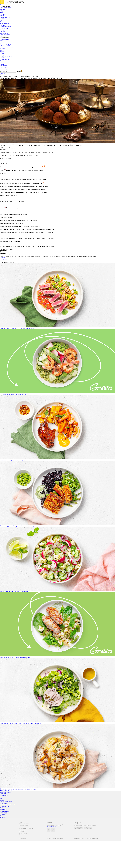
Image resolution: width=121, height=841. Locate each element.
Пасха (2, 64)
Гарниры (2, 25)
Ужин (1, 12)
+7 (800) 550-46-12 (51, 826)
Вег (1, 798)
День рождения (4, 59)
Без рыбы (3, 793)
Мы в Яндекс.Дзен (23, 833)
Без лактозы (3, 797)
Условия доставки (23, 825)
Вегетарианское (5, 34)
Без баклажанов (4, 811)
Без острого (3, 803)
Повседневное (4, 28)
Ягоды (2, 53)
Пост (1, 62)
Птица (2, 42)
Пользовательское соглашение (55, 838)
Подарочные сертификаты (26, 828)
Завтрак (2, 9)
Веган (2, 800)
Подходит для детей (6, 801)
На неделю (3, 14)
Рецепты (2, 75)
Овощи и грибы (5, 45)
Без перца (3, 817)
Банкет (2, 61)
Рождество (3, 67)
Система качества (24, 823)
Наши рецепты (23, 830)
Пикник (2, 57)
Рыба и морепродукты (6, 44)
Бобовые (2, 48)
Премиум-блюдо (5, 806)
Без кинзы (3, 816)
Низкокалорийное (5, 26)
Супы (1, 20)
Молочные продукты (6, 47)
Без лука (2, 814)
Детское (2, 31)
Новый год (3, 69)
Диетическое (4, 33)
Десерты (2, 22)
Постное (2, 36)
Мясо (1, 40)
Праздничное (4, 30)
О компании (22, 834)
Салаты (2, 18)
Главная (2, 73)
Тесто (1, 50)
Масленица (3, 65)
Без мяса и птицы (5, 792)
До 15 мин (3, 808)
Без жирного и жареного (7, 805)
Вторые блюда (4, 23)
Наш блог (21, 831)
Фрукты (2, 51)
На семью (3, 15)
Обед (1, 11)
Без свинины (4, 795)
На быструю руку (5, 17)
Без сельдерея (4, 812)
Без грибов (3, 809)
